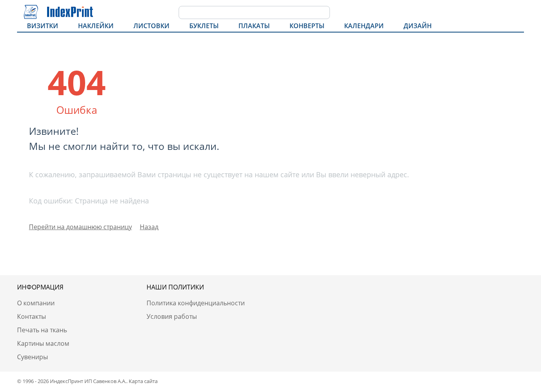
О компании (36, 303)
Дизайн (418, 25)
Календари (364, 25)
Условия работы (172, 316)
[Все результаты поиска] (324, 13)
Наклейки (96, 25)
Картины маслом (43, 343)
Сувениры (32, 357)
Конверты (307, 25)
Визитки (42, 25)
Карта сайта (143, 381)
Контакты (31, 316)
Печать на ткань (42, 330)
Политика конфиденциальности (196, 303)
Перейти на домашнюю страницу (80, 226)
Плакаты (254, 25)
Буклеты (204, 25)
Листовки (151, 25)
